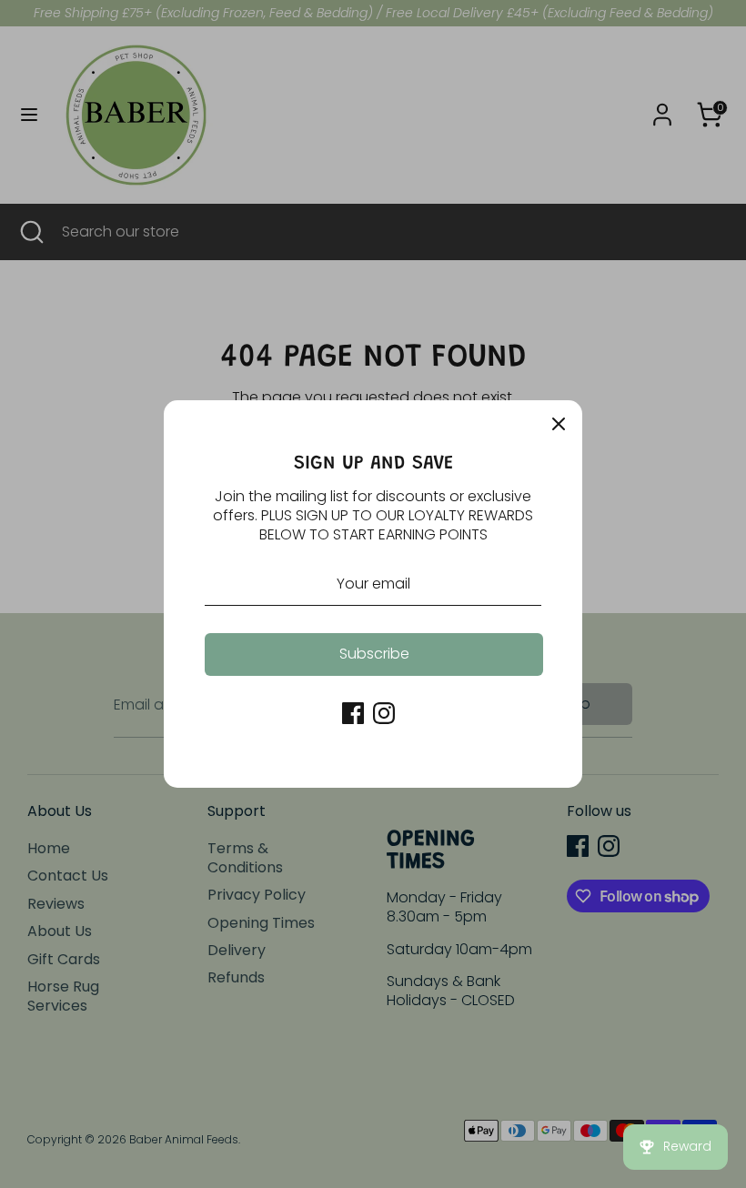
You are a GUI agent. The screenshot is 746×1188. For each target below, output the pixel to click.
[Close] (559, 424)
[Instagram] (384, 713)
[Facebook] (353, 713)
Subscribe (374, 653)
